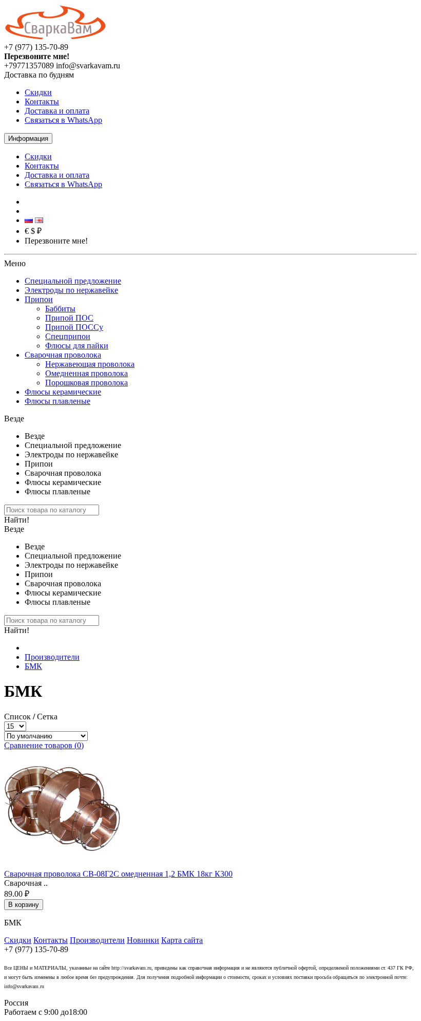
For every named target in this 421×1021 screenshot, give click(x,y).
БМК (33, 666)
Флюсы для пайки (76, 345)
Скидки (38, 92)
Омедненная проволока (86, 373)
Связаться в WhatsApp (63, 120)
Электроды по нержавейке (71, 290)
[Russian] (29, 220)
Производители (52, 657)
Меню (15, 263)
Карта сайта (182, 940)
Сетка (47, 716)
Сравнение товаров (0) (44, 745)
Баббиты (60, 308)
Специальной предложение (73, 280)
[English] (39, 220)
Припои (39, 299)
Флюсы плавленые (57, 401)
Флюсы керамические (63, 391)
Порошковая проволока (86, 382)
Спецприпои (67, 336)
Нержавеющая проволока (90, 364)
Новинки (143, 940)
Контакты (42, 101)
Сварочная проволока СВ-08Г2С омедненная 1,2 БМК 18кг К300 (118, 873)
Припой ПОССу (74, 327)
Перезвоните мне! (56, 240)
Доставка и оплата (57, 110)
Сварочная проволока (63, 354)
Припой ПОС (69, 317)
